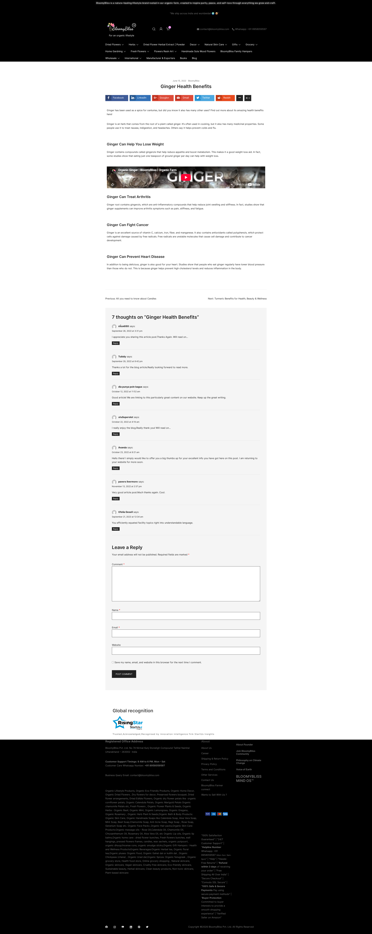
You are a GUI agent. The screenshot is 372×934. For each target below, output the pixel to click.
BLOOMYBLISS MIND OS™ (249, 778)
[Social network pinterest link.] (139, 926)
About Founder (244, 744)
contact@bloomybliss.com (214, 29)
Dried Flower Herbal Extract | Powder (164, 44)
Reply (115, 343)
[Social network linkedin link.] (131, 926)
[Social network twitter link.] (147, 926)
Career (205, 753)
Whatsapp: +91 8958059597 (251, 29)
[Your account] (161, 29)
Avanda (122, 447)
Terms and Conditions (213, 769)
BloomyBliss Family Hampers (236, 51)
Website (116, 644)
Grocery (250, 44)
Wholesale (111, 58)
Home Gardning (114, 51)
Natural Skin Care (214, 44)
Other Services (209, 774)
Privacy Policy (209, 764)
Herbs (132, 44)
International (131, 58)
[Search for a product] (154, 29)
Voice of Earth (244, 769)
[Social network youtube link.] (123, 926)
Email (116, 627)
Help (212, 858)
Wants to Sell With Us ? (214, 794)
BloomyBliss (193, 80)
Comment (118, 564)
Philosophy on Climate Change (248, 761)
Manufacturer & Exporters (160, 58)
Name (116, 610)
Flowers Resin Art (164, 51)
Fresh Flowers (138, 51)
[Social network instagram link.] (114, 926)
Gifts (234, 44)
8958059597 (208, 855)
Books (183, 58)
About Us (206, 747)
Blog (194, 58)
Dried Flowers (113, 44)
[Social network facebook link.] (106, 926)
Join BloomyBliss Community (245, 752)
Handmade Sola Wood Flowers (198, 51)
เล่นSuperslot (125, 417)
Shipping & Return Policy (214, 758)
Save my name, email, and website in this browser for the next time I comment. (158, 662)
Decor (193, 44)
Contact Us (207, 780)
